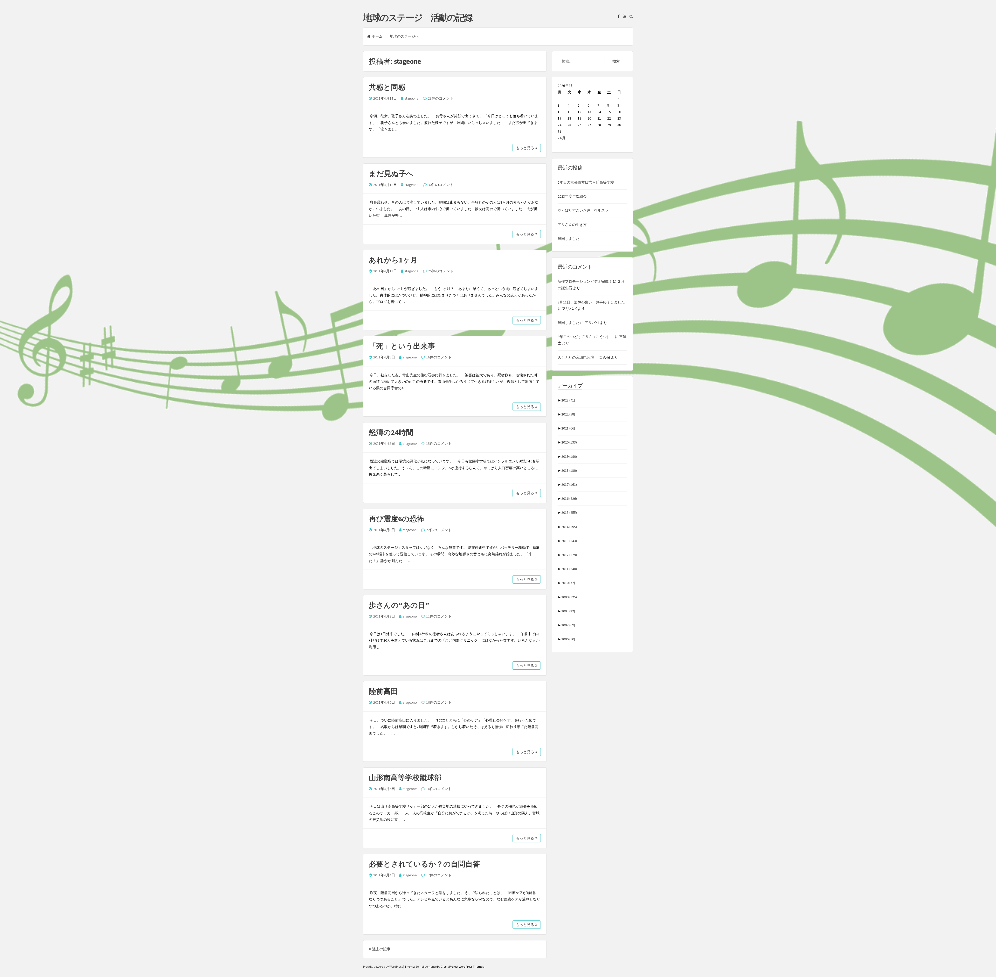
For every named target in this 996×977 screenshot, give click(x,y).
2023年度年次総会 (572, 196)
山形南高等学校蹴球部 (405, 777)
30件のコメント (440, 184)
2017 (569, 484)
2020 (569, 442)
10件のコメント (439, 702)
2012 (569, 554)
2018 (569, 470)
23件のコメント (440, 98)
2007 (568, 625)
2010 (568, 582)
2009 (569, 597)
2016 (569, 498)
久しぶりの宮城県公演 (578, 357)
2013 (569, 540)
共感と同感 (387, 87)
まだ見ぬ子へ (391, 173)
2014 (569, 526)
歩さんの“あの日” (399, 605)
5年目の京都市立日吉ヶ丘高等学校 (586, 182)
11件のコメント (439, 616)
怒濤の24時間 (391, 432)
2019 (569, 456)
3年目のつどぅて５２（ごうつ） (586, 336)
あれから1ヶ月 (393, 260)
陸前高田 (383, 691)
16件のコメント (439, 357)
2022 (568, 414)
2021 (568, 428)
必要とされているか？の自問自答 (424, 864)
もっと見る (525, 147)
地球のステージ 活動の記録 (417, 17)
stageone (411, 98)
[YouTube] (623, 16)
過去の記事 (381, 949)
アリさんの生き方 (572, 224)
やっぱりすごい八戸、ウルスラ (583, 210)
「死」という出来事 (402, 346)
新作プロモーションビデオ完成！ (585, 281)
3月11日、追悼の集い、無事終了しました (591, 302)
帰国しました (568, 238)
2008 (568, 611)
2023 (568, 400)
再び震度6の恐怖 (396, 518)
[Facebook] (617, 16)
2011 (569, 568)
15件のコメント (439, 443)
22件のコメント (439, 530)
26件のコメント (440, 271)
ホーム (377, 36)
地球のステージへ (404, 36)
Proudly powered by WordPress (383, 966)
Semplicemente (426, 966)
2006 (568, 639)
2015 (569, 512)
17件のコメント (439, 875)
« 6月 (561, 138)
